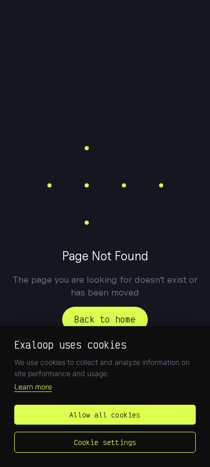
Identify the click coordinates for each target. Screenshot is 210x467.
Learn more (33, 386)
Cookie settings (105, 442)
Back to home (105, 319)
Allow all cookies (104, 414)
